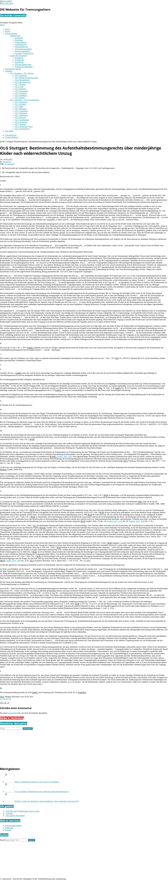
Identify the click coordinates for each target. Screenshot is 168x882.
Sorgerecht (7, 162)
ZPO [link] (100, 388)
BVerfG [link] (53, 456)
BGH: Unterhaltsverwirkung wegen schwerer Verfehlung (37, 782)
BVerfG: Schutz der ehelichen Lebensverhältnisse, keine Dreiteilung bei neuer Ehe (47, 801)
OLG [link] (126, 461)
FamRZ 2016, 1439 (114, 521)
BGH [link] (83, 521)
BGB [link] (32, 439)
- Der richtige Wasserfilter (15, 816)
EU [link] (117, 358)
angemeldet (12, 713)
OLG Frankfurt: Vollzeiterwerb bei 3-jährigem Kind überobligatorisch (42, 792)
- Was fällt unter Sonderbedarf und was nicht (22, 811)
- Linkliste (9, 813)
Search (2, 840)
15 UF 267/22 (5, 699)
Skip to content (6, 1)
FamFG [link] (30, 348)
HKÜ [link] (140, 502)
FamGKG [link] (82, 692)
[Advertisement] (74, 747)
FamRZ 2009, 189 (64, 456)
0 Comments (10, 164)
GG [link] (34, 525)
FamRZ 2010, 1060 (137, 521)
